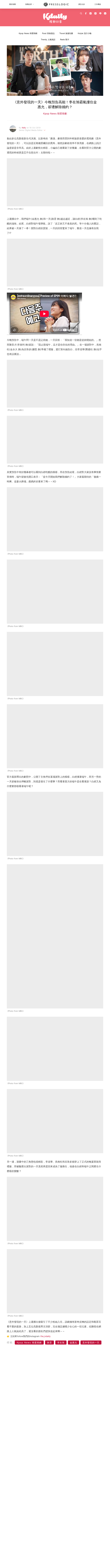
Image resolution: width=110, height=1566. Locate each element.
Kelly (24, 127)
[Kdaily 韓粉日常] (55, 18)
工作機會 (97, 4)
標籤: (10, 1342)
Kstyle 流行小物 (84, 33)
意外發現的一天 (90, 1342)
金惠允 (73, 1342)
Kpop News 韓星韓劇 (28, 33)
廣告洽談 (81, 4)
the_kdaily (45, 1336)
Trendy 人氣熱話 (48, 39)
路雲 (49, 1342)
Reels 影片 (64, 39)
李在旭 (61, 1342)
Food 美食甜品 (48, 33)
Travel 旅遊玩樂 (66, 33)
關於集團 (12, 4)
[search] (81, 13)
